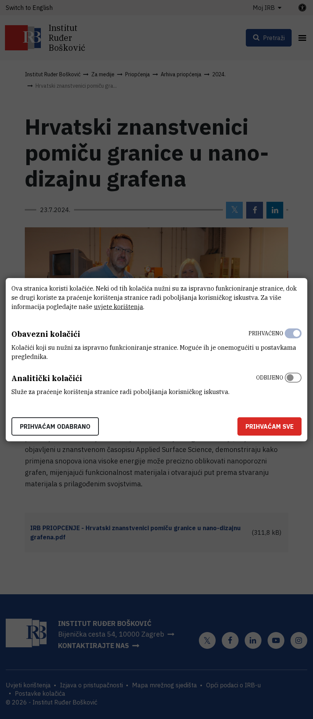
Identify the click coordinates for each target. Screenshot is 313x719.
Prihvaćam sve (269, 426)
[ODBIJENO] (293, 383)
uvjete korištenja (118, 306)
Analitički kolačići (46, 378)
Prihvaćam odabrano (55, 426)
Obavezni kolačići (45, 334)
